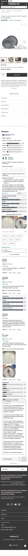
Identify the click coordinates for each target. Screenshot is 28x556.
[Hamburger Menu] (2, 4)
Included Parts (5, 105)
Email (2, 525)
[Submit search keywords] (26, 7)
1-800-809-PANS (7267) (9, 527)
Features (3, 101)
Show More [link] (14, 88)
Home (2, 10)
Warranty (3, 116)
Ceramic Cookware (5, 12)
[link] (8, 504)
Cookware (8, 10)
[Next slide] (24, 42)
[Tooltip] (12, 69)
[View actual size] (21, 24)
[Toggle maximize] (25, 24)
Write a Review (17, 20)
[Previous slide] (3, 42)
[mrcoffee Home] (11, 1)
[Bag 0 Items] (26, 4)
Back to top (14, 463)
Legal (2, 518)
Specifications (5, 108)
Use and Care (4, 112)
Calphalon (4, 510)
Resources (4, 514)
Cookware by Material (17, 10)
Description (4, 98)
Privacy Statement (5, 483)
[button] (25, 546)
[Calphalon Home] (4, 1)
